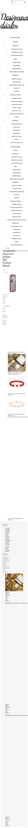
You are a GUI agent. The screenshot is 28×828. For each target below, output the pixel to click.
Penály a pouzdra (16, 107)
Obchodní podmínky (7, 529)
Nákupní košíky (16, 130)
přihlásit (4, 324)
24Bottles (15, 45)
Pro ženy (5, 562)
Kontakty (7, 550)
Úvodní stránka (15, 37)
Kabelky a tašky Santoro (17, 101)
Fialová (6, 557)
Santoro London (15, 94)
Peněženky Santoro (17, 98)
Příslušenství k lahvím (16, 52)
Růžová (4, 564)
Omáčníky (16, 91)
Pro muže (7, 561)
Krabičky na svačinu (17, 78)
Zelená (4, 566)
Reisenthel (15, 120)
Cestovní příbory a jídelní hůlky (16, 85)
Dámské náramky (17, 62)
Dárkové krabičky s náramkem (17, 71)
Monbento (15, 75)
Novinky (7, 551)
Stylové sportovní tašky (17, 55)
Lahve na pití (17, 88)
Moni (15, 59)
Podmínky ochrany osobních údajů (7, 533)
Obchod (15, 41)
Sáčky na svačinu (17, 81)
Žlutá (4, 569)
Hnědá (4, 558)
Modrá (7, 558)
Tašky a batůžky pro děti (17, 142)
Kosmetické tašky (17, 110)
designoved (7, 305)
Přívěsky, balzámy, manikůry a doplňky (16, 219)
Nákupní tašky (16, 127)
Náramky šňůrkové (16, 68)
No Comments (5, 271)
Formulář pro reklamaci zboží (7, 546)
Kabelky (17, 139)
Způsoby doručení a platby (7, 538)
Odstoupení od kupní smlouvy (8, 542)
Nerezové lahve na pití (16, 49)
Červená (5, 568)
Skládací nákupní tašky (16, 124)
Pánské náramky (17, 65)
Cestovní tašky (16, 133)
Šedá (8, 568)
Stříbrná (5, 565)
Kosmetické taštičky (17, 136)
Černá (7, 566)
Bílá (3, 557)
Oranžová (5, 560)
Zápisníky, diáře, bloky (16, 104)
